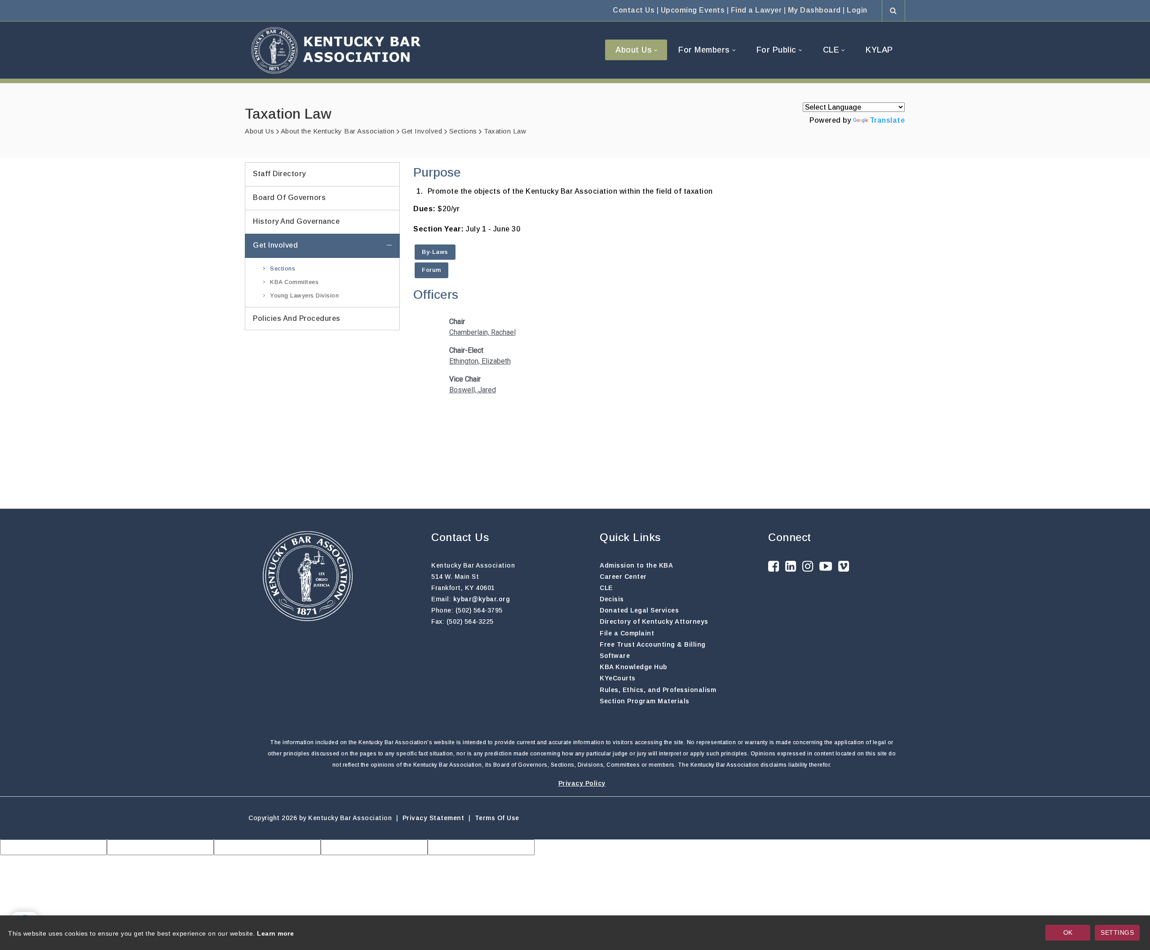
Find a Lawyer (756, 10)
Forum (431, 269)
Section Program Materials (645, 701)
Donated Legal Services (639, 610)
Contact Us (634, 10)
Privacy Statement (433, 817)
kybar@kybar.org (481, 599)
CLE (606, 587)
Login (857, 10)
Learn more (275, 933)
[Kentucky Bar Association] (336, 50)
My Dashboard (814, 10)
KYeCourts (618, 678)
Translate (887, 120)
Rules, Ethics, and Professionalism (658, 689)
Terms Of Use (497, 817)
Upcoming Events (693, 10)
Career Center (623, 576)
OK (1068, 932)
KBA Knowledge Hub (633, 666)
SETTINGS (1117, 932)
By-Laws (435, 252)
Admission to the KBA (636, 565)
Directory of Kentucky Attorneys (654, 621)
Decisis (612, 599)
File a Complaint (627, 633)
